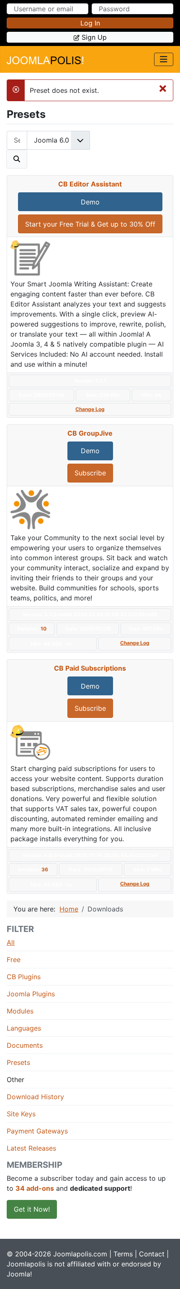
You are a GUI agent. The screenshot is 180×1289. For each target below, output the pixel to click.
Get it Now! (32, 1209)
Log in (90, 23)
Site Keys (21, 1114)
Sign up (94, 37)
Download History (35, 1096)
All (11, 942)
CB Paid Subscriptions (90, 668)
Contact (152, 1254)
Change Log (90, 409)
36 (44, 869)
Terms (123, 1254)
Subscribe (90, 473)
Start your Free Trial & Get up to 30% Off (90, 224)
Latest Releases (31, 1148)
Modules (20, 1011)
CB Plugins (24, 976)
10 (43, 628)
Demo (90, 202)
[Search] (16, 159)
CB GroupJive (90, 433)
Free (14, 959)
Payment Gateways (37, 1131)
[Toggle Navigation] (163, 59)
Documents (25, 1045)
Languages (24, 1028)
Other (15, 1079)
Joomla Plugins (31, 994)
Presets (18, 1062)
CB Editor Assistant (90, 184)
